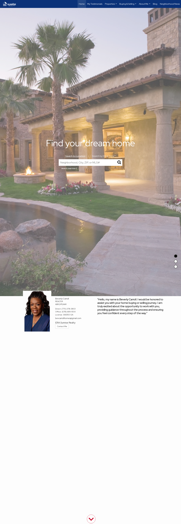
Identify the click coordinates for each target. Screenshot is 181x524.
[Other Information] (175, 266)
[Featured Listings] (175, 261)
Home (82, 4)
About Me (145, 5)
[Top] (175, 256)
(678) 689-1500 (69, 311)
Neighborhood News (170, 4)
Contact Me (62, 326)
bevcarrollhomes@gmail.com (68, 318)
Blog (155, 4)
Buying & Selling (128, 5)
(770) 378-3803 (68, 309)
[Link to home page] (11, 4)
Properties (111, 5)
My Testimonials (94, 4)
